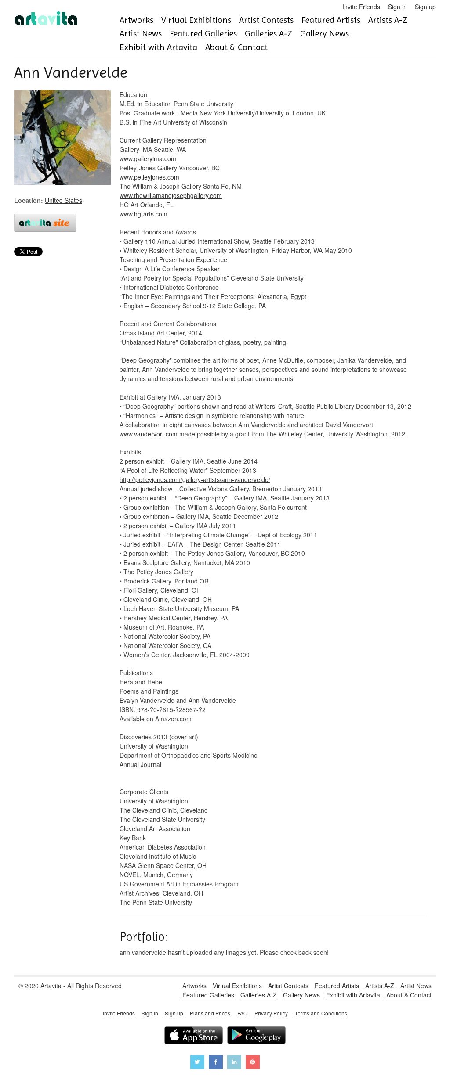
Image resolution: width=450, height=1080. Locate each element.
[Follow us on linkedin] (234, 1063)
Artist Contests (266, 20)
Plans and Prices (210, 1013)
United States (63, 200)
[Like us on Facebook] (216, 1063)
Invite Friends (361, 6)
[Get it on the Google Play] (256, 1036)
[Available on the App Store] (193, 1036)
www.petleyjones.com (149, 177)
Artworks (136, 20)
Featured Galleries (203, 34)
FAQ (242, 1013)
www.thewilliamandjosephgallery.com (171, 195)
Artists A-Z (387, 20)
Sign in (397, 6)
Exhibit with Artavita (158, 47)
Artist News (141, 34)
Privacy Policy (271, 1013)
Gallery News (324, 34)
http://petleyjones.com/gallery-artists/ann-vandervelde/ (195, 479)
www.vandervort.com (149, 433)
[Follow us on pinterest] (253, 1063)
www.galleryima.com (148, 158)
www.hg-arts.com (143, 213)
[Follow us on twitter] (197, 1063)
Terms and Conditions (321, 1013)
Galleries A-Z (268, 34)
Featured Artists (330, 20)
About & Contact (236, 47)
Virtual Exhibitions (196, 20)
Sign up (425, 6)
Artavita (51, 985)
